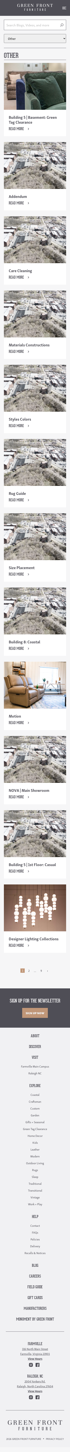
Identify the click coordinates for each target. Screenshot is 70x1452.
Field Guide (35, 1287)
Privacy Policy (55, 1439)
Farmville (35, 1344)
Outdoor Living (35, 1163)
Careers (35, 1276)
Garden (35, 1115)
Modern (35, 1156)
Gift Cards (35, 1298)
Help (35, 1217)
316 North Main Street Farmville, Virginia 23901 (35, 1351)
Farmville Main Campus (35, 1066)
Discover (35, 1047)
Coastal (35, 1094)
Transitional (35, 1190)
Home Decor (35, 1135)
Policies (35, 1239)
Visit (35, 1057)
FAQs (35, 1232)
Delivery (35, 1246)
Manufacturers (35, 1308)
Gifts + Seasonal (35, 1121)
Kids (35, 1142)
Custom (35, 1108)
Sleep (35, 1176)
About (35, 1036)
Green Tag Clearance (35, 1128)
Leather (35, 1149)
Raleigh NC (35, 1073)
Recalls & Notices (35, 1252)
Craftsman (35, 1101)
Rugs (35, 1169)
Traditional (35, 1183)
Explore (35, 1086)
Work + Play (35, 1204)
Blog (35, 1265)
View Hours (35, 1358)
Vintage (35, 1197)
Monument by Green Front (35, 1319)
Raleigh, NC (35, 1376)
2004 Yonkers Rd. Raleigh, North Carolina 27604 (35, 1383)
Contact (35, 1225)
